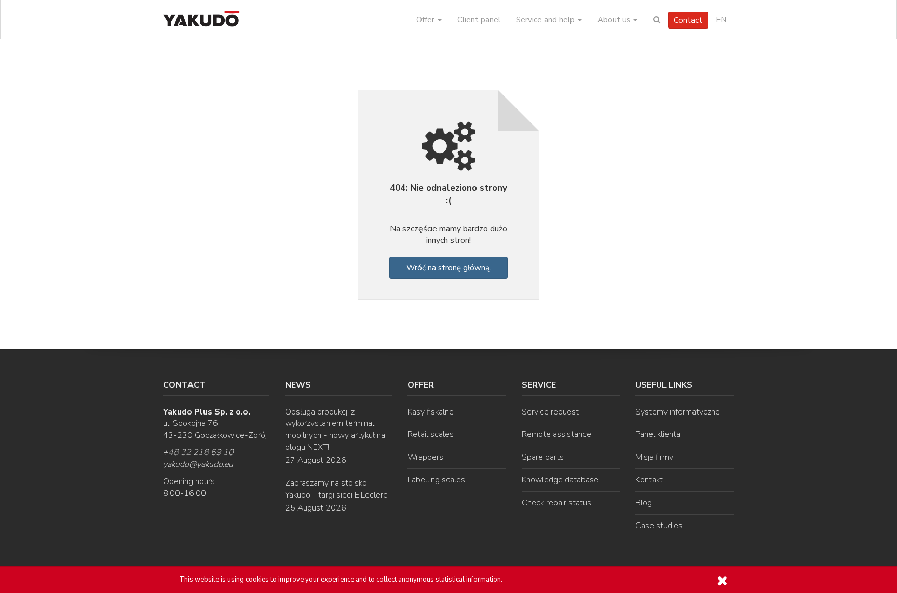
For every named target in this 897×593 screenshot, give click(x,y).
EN (721, 20)
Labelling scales (436, 480)
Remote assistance (556, 434)
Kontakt (649, 480)
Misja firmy (654, 457)
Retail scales (430, 434)
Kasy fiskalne (430, 412)
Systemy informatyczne (677, 412)
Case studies (659, 525)
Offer (426, 20)
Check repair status (556, 502)
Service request (550, 412)
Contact (688, 20)
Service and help (546, 20)
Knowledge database (560, 480)
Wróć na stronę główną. (448, 268)
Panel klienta (658, 434)
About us (614, 20)
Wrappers (425, 457)
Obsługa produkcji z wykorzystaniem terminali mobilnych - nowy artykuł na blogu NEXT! (335, 429)
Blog (643, 502)
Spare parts (543, 457)
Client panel (478, 20)
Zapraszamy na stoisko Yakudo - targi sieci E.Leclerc (336, 489)
